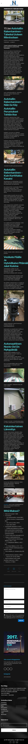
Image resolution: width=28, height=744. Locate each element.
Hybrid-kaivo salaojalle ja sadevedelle (9, 691)
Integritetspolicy (4, 711)
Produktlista (4, 704)
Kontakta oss (4, 709)
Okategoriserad (15, 40)
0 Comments (12, 42)
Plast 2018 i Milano (5, 693)
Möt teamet (3, 714)
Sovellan (6, 504)
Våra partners (4, 707)
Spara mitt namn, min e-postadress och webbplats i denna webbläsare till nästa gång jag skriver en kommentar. (14, 616)
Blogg (2, 706)
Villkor (2, 712)
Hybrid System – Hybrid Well (7, 695)
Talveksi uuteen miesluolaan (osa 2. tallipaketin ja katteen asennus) (14, 688)
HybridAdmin (6, 42)
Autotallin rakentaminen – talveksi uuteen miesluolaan (13, 690)
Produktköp (3, 702)
